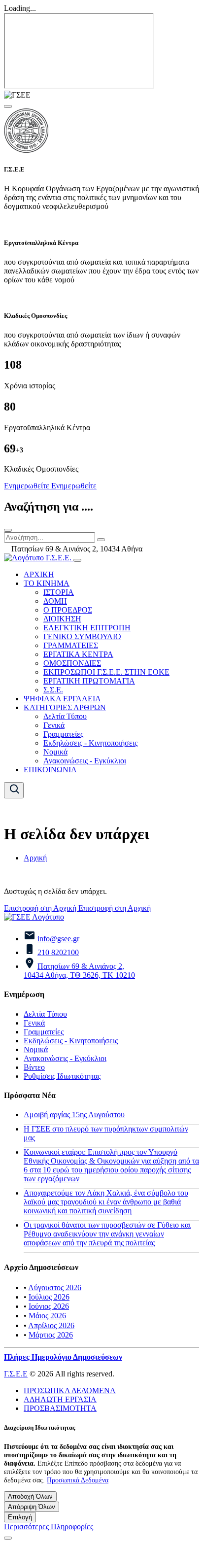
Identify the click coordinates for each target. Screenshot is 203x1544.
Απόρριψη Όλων (31, 1506)
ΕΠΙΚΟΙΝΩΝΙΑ (50, 769)
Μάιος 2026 (47, 1315)
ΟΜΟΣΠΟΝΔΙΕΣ (72, 663)
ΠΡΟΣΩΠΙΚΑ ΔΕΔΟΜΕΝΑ (70, 1390)
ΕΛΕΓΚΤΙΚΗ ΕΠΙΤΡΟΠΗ (87, 627)
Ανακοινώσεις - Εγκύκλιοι (84, 760)
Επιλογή (20, 1517)
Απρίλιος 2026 (51, 1325)
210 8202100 (58, 952)
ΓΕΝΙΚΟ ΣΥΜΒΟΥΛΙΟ (82, 636)
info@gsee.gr (58, 938)
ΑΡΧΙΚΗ (39, 574)
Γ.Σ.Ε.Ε (16, 1374)
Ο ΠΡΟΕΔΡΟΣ (67, 610)
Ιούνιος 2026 (49, 1306)
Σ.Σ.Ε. (53, 690)
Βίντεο (34, 1067)
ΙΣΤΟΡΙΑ (58, 592)
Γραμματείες (63, 734)
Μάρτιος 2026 (51, 1335)
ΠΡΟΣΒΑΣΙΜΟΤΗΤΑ (60, 1408)
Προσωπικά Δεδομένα (77, 1480)
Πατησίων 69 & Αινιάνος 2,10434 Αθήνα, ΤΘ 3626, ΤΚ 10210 (79, 970)
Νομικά (55, 752)
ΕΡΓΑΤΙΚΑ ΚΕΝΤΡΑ (78, 654)
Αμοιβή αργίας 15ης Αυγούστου (74, 1114)
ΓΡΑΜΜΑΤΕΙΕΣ (70, 645)
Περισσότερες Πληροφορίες (48, 1526)
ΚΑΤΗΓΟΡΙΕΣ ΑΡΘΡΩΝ (65, 707)
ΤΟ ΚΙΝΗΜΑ (46, 583)
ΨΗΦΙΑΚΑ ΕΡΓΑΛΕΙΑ (62, 698)
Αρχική (35, 858)
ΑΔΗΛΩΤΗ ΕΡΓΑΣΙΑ (60, 1399)
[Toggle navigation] (77, 560)
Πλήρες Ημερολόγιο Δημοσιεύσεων (63, 1357)
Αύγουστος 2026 (54, 1287)
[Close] (8, 106)
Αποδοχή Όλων (30, 1496)
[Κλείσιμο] (8, 530)
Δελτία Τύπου (65, 716)
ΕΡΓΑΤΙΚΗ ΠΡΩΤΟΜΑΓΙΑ (89, 681)
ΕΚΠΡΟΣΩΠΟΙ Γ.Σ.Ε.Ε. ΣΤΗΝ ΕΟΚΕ (106, 672)
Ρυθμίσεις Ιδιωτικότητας (62, 1076)
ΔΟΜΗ (55, 601)
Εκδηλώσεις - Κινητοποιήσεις (90, 743)
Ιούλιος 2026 (49, 1297)
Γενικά (54, 725)
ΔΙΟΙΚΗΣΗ (62, 619)
